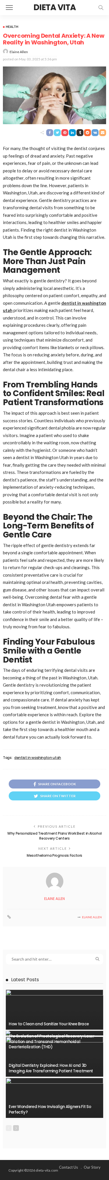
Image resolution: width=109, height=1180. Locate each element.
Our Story (92, 1167)
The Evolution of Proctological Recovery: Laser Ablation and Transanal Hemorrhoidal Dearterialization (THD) (51, 1041)
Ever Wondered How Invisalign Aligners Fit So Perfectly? (50, 1109)
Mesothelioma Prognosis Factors (54, 855)
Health (12, 26)
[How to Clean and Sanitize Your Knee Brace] (54, 1010)
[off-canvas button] (9, 7)
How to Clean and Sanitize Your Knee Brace (49, 1024)
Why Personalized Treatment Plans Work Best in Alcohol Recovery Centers (54, 836)
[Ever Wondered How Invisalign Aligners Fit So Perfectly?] (54, 1098)
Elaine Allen (19, 52)
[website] (9, 917)
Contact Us (68, 1167)
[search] (101, 7)
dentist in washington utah (37, 757)
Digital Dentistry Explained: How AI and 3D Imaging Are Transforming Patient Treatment (51, 1068)
